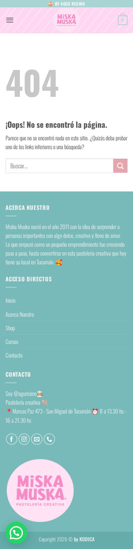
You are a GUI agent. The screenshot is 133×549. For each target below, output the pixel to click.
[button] (10, 20)
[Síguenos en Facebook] (11, 439)
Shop (10, 328)
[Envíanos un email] (36, 439)
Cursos (12, 341)
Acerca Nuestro (20, 314)
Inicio (11, 300)
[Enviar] (120, 165)
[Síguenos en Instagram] (24, 439)
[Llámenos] (49, 439)
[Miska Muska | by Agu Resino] (66, 20)
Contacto (14, 355)
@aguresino (25, 393)
